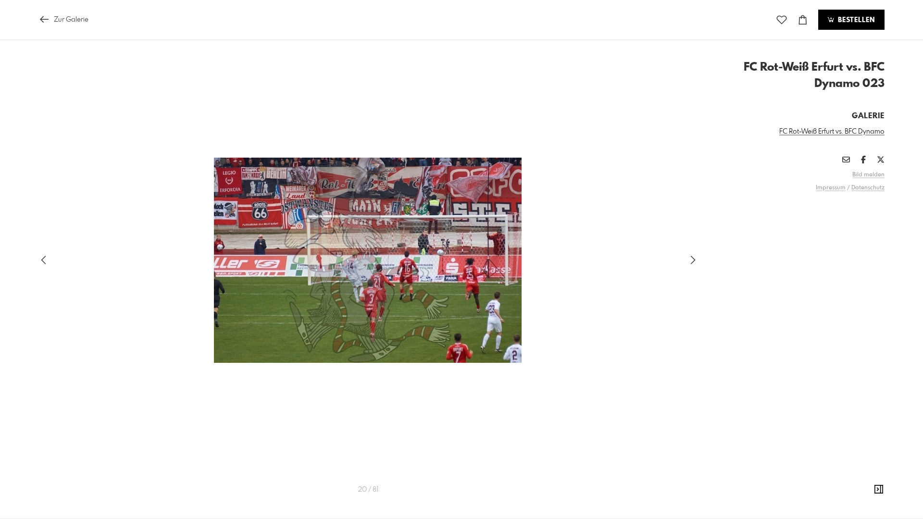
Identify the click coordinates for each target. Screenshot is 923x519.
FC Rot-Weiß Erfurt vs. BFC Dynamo (832, 131)
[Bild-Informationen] (879, 489)
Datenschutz (868, 188)
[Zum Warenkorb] (803, 19)
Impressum (831, 188)
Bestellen (855, 20)
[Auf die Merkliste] (781, 19)
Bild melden (868, 175)
